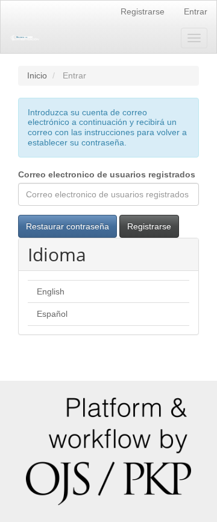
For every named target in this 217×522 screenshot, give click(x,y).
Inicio (37, 75)
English (50, 291)
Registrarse (143, 11)
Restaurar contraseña (67, 226)
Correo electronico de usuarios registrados (106, 174)
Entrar (195, 11)
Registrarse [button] (149, 226)
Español (52, 314)
